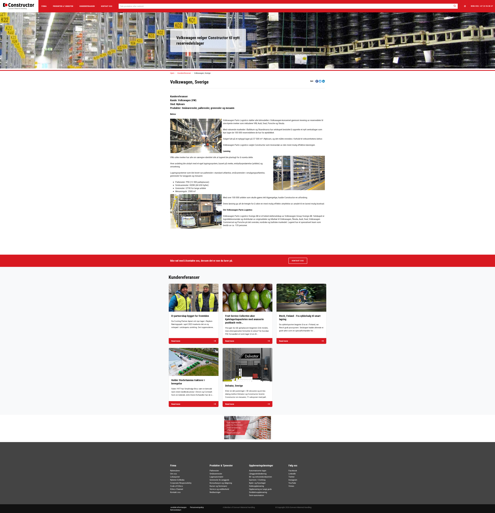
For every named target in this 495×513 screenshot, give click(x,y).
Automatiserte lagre (257, 470)
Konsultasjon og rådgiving (221, 483)
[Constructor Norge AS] (19, 6)
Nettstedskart (175, 510)
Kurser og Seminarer (218, 486)
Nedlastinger (215, 492)
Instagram (292, 479)
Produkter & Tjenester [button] (63, 6)
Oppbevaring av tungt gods (260, 489)
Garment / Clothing (257, 479)
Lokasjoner (175, 476)
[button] (465, 6)
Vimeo (291, 486)
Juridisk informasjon (178, 507)
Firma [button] (44, 6)
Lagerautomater (216, 476)
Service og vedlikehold (219, 489)
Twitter (291, 476)
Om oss (173, 473)
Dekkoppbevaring (256, 486)
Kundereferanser (87, 6)
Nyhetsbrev (175, 470)
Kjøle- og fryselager (257, 483)
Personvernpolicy (197, 507)
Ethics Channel (176, 489)
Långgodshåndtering (257, 473)
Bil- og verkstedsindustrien (260, 476)
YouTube (292, 483)
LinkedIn (292, 473)
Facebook (292, 470)
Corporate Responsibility (180, 483)
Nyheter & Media (177, 479)
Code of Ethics (176, 486)
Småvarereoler (216, 473)
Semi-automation (256, 495)
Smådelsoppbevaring (258, 492)
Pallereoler (214, 470)
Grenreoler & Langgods (219, 479)
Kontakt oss (106, 6)
